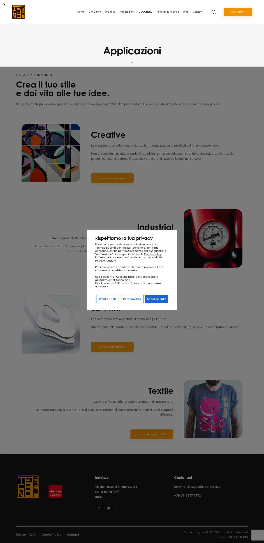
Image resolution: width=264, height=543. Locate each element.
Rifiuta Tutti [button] (107, 299)
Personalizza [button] (132, 299)
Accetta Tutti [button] (156, 299)
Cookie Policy (153, 254)
